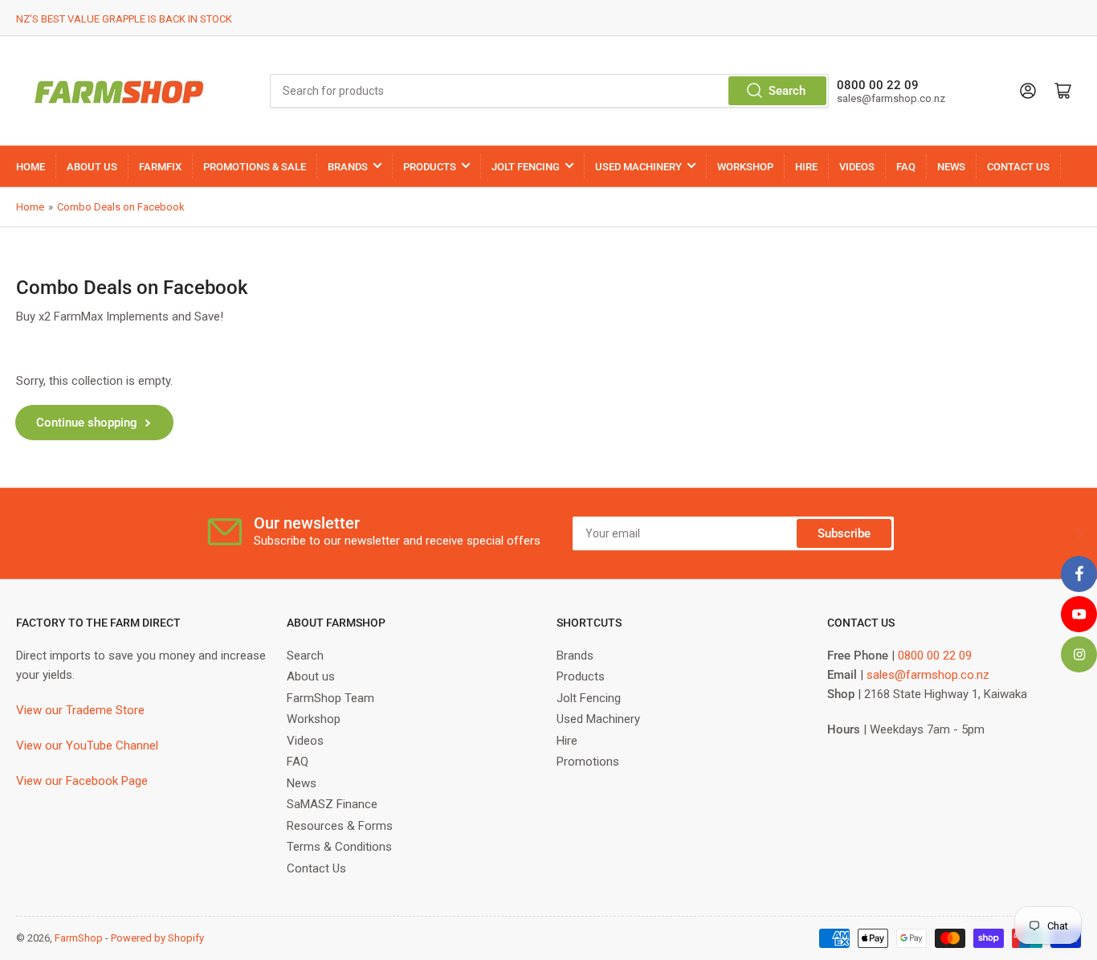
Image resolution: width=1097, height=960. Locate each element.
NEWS (951, 167)
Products (581, 676)
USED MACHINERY (638, 167)
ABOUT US (92, 167)
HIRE (806, 167)
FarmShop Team (330, 698)
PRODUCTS (429, 167)
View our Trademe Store (80, 710)
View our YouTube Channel (87, 745)
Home (30, 207)
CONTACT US (1018, 167)
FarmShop (79, 938)
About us (311, 676)
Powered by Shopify (157, 938)
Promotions (588, 761)
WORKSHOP (745, 167)
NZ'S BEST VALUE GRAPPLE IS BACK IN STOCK (124, 19)
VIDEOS (857, 167)
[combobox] (550, 91)
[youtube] (1079, 614)
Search (787, 91)
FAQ (906, 167)
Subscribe (844, 533)
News (301, 783)
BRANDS (348, 167)
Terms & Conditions (339, 846)
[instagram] (1079, 654)
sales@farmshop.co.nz (928, 675)
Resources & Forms (340, 826)
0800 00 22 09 (935, 655)
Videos (305, 740)
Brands (575, 655)
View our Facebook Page (82, 781)
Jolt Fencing (589, 698)
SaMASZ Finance (332, 804)
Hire (567, 740)
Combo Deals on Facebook (121, 207)
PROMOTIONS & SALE (254, 167)
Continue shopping (86, 422)
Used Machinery (598, 719)
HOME (30, 167)
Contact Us (316, 868)
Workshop (314, 719)
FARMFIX (160, 167)
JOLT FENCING (525, 167)
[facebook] (1079, 574)
